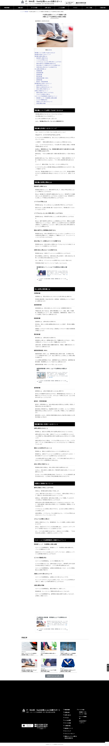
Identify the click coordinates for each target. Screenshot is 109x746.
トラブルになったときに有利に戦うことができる (48, 61)
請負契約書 (39, 74)
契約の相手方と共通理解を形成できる (46, 63)
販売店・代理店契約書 (42, 81)
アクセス (75, 7)
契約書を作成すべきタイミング (43, 54)
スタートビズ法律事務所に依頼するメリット (46, 96)
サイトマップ (68, 731)
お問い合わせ (48, 7)
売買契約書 (39, 70)
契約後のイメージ (69, 728)
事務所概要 (6, 7)
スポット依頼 (89, 7)
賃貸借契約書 (39, 72)
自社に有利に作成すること (43, 89)
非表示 (49, 50)
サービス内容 (34, 7)
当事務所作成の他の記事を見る (54, 676)
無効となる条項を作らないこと (44, 87)
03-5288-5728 (82, 3)
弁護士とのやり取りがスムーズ (44, 101)
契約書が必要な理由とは (41, 56)
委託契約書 (39, 76)
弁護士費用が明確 (40, 103)
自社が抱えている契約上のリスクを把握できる (48, 65)
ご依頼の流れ (68, 725)
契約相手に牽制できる (42, 58)
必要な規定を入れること (42, 85)
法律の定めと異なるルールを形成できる (46, 67)
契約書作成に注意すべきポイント (43, 83)
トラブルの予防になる (42, 60)
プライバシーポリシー (70, 733)
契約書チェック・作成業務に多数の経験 (46, 98)
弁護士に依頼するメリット (41, 90)
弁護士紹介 (20, 7)
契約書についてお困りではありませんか (45, 52)
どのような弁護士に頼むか (43, 94)
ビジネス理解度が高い (42, 99)
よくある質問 (62, 7)
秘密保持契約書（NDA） (42, 78)
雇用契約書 (39, 79)
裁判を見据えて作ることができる (44, 92)
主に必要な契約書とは (40, 69)
